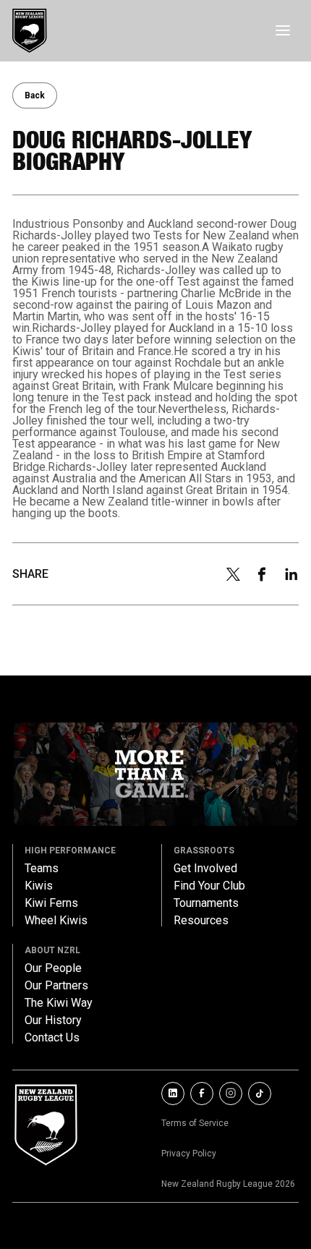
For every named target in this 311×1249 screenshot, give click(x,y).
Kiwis (39, 886)
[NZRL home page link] (29, 31)
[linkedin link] (172, 1093)
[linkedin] (291, 574)
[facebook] (262, 574)
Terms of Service (195, 1123)
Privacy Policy (188, 1153)
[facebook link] (201, 1093)
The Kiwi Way (59, 1003)
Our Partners (56, 986)
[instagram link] (230, 1093)
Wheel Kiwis (56, 920)
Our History (53, 1020)
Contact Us (52, 1038)
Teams (42, 868)
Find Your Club (209, 886)
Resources (201, 920)
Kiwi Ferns (51, 903)
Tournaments (206, 903)
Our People (53, 968)
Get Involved (205, 868)
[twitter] (233, 574)
